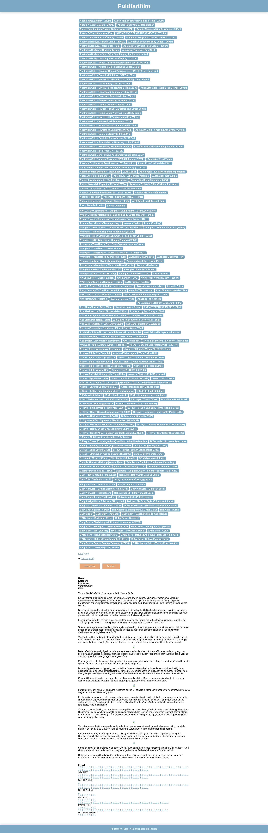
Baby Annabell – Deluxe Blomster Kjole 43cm (104, 489)
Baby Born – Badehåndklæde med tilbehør (144, 514)
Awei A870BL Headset (141, 290)
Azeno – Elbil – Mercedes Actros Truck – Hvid (138, 362)
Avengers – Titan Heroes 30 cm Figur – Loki (103, 257)
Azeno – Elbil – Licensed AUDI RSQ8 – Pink (141, 357)
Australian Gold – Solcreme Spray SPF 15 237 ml (105, 134)
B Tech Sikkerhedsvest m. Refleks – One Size (104, 399)
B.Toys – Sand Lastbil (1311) (95, 450)
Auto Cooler (129, 172)
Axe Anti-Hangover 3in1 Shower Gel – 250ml (103, 315)
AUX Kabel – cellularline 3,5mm (148, 201)
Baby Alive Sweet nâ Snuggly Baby (133, 479)
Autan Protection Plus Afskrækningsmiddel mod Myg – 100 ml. (113, 167)
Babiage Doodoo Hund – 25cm (96, 471)
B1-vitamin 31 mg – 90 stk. (93, 458)
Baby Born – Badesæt (127, 518)
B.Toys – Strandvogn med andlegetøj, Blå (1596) (105, 454)
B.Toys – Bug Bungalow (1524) (150, 445)
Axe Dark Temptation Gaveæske (143, 324)
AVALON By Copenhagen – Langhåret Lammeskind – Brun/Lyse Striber (117, 211)
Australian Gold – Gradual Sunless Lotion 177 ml (105, 104)
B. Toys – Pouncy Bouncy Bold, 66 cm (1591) (161, 424)
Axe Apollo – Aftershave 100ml (146, 315)
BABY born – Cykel (158, 531)
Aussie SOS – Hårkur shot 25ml (96, 33)
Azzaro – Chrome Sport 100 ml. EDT (99, 387)
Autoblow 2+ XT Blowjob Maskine (131, 176)
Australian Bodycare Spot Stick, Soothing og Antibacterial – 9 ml (114, 54)
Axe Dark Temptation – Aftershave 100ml (101, 324)
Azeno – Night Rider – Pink (94, 378)
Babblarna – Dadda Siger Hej (95, 466)
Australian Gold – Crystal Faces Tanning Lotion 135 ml (108, 88)
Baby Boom (86, 514)
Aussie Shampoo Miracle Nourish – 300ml (159, 29)
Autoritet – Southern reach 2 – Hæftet (123, 197)
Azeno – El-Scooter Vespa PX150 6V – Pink (147, 349)
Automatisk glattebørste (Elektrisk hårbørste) (103, 180)
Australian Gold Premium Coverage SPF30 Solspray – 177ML (112, 159)
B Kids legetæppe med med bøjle (147, 395)
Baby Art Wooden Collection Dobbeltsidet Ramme (150, 505)
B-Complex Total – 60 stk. (144, 399)
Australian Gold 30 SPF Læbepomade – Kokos (158, 146)
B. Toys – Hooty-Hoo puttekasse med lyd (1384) (105, 412)
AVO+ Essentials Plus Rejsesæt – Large (101, 282)
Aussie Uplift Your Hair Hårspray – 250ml (101, 37)
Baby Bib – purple (169, 510)
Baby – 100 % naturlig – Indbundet (98, 475)
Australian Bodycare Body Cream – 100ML (102, 42)
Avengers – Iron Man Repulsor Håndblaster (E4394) (107, 232)
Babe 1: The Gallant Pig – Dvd (129, 466)
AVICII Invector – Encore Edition (97, 278)
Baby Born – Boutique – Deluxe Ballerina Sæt (104, 526)
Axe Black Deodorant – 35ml (95, 320)
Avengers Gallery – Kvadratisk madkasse (101, 261)
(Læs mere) (83, 554)
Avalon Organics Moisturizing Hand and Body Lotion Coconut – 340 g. (117, 215)
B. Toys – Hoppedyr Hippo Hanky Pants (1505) (157, 412)
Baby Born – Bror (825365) (94, 531)
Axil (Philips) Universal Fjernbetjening (100, 341)
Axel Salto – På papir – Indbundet (161, 332)
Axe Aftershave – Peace (128, 307)
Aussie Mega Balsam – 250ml (95, 21)
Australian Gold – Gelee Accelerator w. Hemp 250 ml (107, 100)
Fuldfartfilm (134, 6)
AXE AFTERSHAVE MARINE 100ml (162, 307)
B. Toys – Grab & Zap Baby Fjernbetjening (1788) (153, 408)
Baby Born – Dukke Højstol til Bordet (99, 547)
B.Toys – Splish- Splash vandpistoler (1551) (136, 450)
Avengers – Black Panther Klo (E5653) (165, 227)
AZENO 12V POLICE (90, 382)
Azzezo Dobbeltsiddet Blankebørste (140, 387)
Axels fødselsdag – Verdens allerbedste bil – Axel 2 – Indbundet (113, 336)
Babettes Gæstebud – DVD (163, 466)
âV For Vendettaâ (116, 206)
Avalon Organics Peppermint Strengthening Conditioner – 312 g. (114, 219)
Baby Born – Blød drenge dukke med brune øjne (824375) (110, 522)
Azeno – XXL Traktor (163, 378)
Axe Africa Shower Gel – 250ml (96, 307)
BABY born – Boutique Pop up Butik (150, 526)
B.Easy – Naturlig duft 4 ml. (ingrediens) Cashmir (105, 445)
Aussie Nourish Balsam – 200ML (97, 25)
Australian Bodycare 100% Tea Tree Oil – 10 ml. (151, 37)
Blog (126, 829)
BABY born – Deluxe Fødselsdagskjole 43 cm (104, 539)
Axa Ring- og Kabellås (149, 299)
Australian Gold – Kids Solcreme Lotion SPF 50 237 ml (108, 125)
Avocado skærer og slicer (150, 286)
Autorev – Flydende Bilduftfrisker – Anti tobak (154, 184)
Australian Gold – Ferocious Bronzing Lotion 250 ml (107, 96)
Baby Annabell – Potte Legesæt (135, 497)
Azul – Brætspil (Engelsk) (118, 382)
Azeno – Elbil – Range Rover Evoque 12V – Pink (105, 366)
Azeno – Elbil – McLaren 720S (95, 362)
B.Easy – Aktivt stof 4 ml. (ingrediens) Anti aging (105, 437)
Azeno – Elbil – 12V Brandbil (95, 353)
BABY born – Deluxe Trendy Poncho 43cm (155, 543)
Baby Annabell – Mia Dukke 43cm (97, 497)
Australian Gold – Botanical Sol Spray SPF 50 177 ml (107, 75)
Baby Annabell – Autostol (131, 484)
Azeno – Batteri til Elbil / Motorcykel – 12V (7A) (154, 345)
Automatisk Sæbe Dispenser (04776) (150, 180)
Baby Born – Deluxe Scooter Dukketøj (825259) (105, 543)
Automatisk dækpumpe (164, 176)
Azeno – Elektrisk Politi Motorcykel (146, 374)
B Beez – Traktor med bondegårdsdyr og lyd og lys (107, 391)
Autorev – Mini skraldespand (126, 188)
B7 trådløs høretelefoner (152, 458)
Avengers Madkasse (147, 265)
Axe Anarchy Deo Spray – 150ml (147, 311)
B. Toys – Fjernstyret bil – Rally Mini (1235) (102, 408)
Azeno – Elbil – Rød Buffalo (148, 366)
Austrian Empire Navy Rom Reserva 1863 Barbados (107, 163)
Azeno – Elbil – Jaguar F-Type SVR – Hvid (135, 353)
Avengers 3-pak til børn (141, 257)
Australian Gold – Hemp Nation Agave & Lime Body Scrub (110, 113)
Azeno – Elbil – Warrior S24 (94, 370)
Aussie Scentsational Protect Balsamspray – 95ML (106, 29)
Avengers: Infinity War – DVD (134, 273)
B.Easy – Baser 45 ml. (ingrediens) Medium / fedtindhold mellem (113, 441)
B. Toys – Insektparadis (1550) (137, 416)
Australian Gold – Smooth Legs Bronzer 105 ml (160, 130)
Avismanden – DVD (127, 278)
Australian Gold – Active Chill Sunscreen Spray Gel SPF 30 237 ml (114, 63)
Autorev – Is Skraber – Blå (93, 188)
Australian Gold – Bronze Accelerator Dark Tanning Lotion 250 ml (114, 79)
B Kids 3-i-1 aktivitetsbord (150, 391)
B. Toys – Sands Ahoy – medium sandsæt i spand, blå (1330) (111, 433)
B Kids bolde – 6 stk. (116, 395)
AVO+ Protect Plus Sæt (137, 282)
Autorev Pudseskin (90, 197)
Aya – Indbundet (131, 341)
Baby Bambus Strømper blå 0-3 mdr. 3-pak (134, 510)
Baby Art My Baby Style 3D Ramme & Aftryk (150, 501)
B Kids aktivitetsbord (91, 395)
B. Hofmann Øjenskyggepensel (96, 403)
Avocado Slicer (175, 286)
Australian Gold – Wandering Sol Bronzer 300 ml (105, 146)
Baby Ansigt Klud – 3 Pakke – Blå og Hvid (102, 501)
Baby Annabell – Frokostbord (95, 493)
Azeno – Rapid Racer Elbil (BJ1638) (130, 378)
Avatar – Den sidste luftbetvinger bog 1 (100, 223)
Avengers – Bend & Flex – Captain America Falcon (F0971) (110, 227)
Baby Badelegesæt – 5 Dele (94, 510)
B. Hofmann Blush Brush (174, 399)
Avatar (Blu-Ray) (152, 223)
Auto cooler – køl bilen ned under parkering (162, 172)
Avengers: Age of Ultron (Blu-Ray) (98, 273)
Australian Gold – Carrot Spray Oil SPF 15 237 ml (105, 83)
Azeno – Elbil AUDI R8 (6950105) (129, 370)
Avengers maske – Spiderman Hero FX (100, 269)
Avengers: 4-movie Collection (139, 269)
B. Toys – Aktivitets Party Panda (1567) (136, 403)
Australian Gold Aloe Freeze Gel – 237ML (101, 151)
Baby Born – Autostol (107, 514)
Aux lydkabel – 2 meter (92, 205)
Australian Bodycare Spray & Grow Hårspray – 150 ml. (108, 58)
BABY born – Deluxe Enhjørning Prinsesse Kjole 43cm (150, 535)
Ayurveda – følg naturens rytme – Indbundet (103, 345)
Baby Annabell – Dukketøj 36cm (148, 489)
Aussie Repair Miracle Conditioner (136, 25)
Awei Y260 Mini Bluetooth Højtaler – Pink (146, 294)
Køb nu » (111, 566)
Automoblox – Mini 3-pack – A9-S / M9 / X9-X (103, 184)
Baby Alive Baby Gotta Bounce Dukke (139, 475)
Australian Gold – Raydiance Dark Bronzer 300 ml (106, 130)
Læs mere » (89, 566)
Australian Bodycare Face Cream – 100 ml (145, 46)
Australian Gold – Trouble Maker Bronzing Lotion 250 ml (109, 142)
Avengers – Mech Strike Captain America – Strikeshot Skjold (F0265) (116, 236)
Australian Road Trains (160, 159)
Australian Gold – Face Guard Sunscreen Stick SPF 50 (108, 92)
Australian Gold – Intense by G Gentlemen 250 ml (105, 121)
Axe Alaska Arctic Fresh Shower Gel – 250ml (103, 311)
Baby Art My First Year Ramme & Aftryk (100, 505)
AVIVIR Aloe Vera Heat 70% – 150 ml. (160, 278)
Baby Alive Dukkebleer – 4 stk (95, 479)
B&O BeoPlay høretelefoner (148, 454)
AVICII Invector (160, 273)
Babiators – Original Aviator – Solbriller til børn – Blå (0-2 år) (147, 471)
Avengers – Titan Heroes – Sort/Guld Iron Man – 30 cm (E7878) (112, 252)
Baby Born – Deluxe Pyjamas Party (149, 539)
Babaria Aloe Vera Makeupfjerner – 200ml (101, 462)
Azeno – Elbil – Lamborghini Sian (97, 357)
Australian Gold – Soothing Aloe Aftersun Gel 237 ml (107, 138)
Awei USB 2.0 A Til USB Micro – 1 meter (100, 294)
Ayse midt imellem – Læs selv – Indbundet (166, 341)
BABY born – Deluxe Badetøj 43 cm (98, 535)
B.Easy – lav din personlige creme (168, 441)
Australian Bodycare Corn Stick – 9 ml (100, 46)
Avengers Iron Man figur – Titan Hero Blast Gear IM (106, 265)
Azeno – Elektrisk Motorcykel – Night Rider (102, 374)
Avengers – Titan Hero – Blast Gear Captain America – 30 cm (111, 244)
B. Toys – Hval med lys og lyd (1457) (99, 416)
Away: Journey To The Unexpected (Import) (103, 290)
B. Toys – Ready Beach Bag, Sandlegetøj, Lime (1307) (108, 429)
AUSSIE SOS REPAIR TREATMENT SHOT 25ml (141, 33)
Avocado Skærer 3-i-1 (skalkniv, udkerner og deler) (106, 286)
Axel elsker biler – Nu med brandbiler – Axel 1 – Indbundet (110, 332)
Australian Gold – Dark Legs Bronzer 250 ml (164, 88)
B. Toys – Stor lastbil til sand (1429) (165, 433)
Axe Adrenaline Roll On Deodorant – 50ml (159, 303)
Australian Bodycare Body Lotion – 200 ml (150, 42)
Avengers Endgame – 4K (170, 257)
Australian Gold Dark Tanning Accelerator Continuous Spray (112, 155)
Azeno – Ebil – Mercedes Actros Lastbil (100, 349)
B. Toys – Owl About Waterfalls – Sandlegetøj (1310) (107, 424)
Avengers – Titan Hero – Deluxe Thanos (101, 248)
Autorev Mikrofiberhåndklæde (150, 193)
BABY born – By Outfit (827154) (127, 531)
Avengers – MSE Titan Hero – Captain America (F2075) (108, 240)
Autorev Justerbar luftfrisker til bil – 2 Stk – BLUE (105, 193)
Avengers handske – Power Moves (145, 261)
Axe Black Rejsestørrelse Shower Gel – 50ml (136, 320)
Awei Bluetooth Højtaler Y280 (171, 290)
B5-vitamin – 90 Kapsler (123, 458)
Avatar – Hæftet (132, 223)
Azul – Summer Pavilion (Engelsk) (152, 382)
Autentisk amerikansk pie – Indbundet (100, 172)
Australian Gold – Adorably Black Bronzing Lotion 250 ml (110, 67)
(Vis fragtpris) (87, 558)
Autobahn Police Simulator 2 (95, 176)
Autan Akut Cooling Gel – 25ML (154, 163)
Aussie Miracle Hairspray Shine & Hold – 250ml (139, 21)
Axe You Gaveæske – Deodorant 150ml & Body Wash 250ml (111, 328)
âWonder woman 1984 (122, 299)
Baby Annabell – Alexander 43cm (97, 484)
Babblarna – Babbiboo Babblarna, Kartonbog (150, 462)
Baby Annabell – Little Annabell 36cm (134, 493)
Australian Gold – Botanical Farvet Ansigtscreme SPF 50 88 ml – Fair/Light (119, 71)
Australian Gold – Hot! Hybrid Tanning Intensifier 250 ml (109, 117)
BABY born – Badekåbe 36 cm (96, 518)
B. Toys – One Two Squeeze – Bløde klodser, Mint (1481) (109, 420)
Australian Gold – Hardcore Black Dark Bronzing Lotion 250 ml (113, 109)
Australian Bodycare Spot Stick (138, 50)
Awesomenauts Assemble (93, 299)
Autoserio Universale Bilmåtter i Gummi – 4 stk (104, 201)
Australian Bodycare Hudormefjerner (99, 50)
